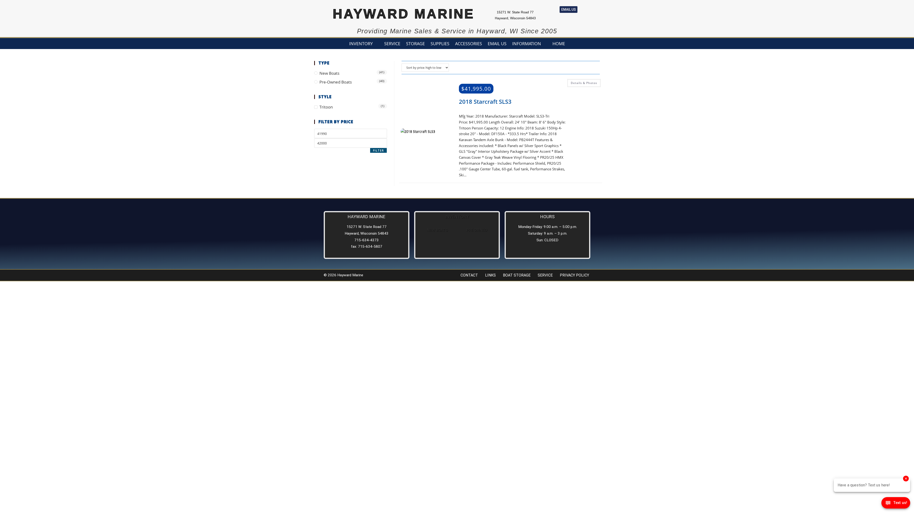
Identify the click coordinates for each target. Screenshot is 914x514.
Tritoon (326, 107)
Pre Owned (476, 230)
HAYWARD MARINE (404, 14)
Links (490, 275)
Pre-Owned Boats (335, 82)
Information (526, 43)
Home (558, 43)
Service (392, 43)
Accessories (468, 43)
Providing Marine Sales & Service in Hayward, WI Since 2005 (457, 31)
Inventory (361, 43)
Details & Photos (584, 83)
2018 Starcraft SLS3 (485, 101)
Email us (497, 43)
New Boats (329, 73)
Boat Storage (517, 275)
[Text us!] (896, 504)
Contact (469, 275)
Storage (415, 43)
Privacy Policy (574, 275)
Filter (378, 150)
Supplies (440, 43)
